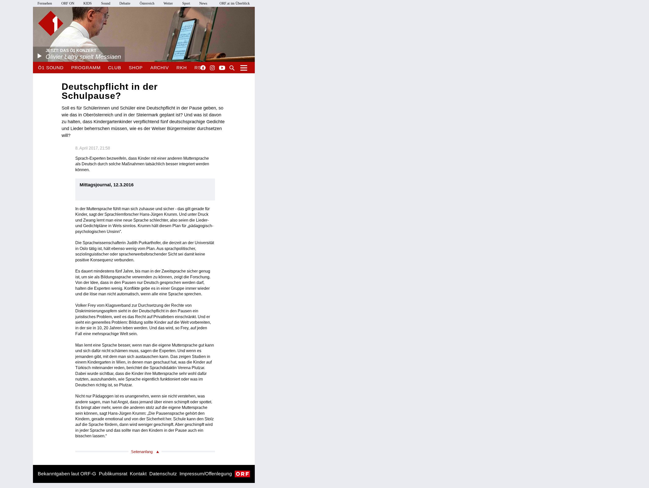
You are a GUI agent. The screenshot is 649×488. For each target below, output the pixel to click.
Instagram (212, 67)
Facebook (203, 67)
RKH (181, 67)
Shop (136, 67)
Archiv (159, 67)
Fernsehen (45, 3)
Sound (105, 3)
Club (114, 67)
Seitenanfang (142, 451)
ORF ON (67, 3)
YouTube (222, 68)
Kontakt (138, 473)
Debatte (124, 3)
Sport (186, 3)
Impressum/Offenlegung (205, 473)
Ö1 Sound (51, 67)
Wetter (168, 3)
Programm (85, 67)
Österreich (147, 3)
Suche (232, 67)
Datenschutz (163, 473)
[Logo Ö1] (50, 23)
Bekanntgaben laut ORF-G (67, 473)
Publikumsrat (113, 473)
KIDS (87, 3)
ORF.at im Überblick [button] (235, 3)
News (203, 3)
